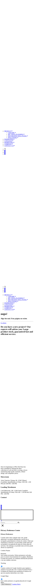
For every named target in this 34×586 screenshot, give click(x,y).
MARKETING (8, 142)
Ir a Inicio (3, 323)
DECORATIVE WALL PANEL (17, 136)
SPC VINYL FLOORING (15, 134)
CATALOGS (8, 141)
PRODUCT (7, 131)
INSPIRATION (8, 139)
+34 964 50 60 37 (22, 501)
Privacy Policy (13, 516)
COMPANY (8, 144)
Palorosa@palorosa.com (8, 501)
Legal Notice (4, 516)
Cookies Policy (16, 584)
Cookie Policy (23, 516)
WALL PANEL (12, 137)
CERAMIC (11, 132)
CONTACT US (9, 145)
